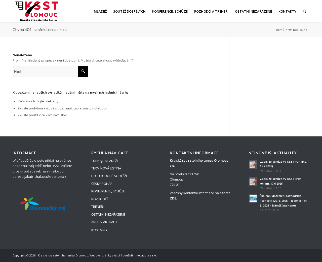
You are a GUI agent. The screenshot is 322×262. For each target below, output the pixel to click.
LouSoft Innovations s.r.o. (140, 255)
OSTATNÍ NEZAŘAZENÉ (108, 214)
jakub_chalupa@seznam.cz (45, 176)
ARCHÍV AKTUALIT (104, 222)
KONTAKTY (99, 229)
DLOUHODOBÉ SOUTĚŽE (109, 175)
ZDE (173, 198)
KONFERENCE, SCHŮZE (108, 191)
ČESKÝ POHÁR (101, 183)
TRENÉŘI (97, 206)
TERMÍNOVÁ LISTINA (106, 168)
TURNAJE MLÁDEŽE (105, 160)
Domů (280, 30)
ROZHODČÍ (99, 199)
